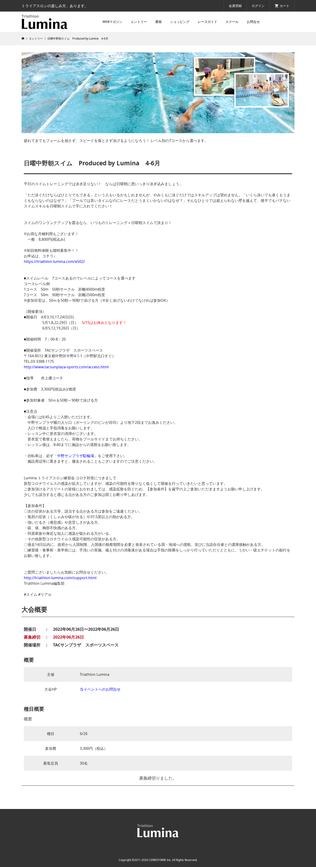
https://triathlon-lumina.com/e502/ (54, 261)
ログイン (258, 5)
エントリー (139, 21)
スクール (232, 21)
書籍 (158, 21)
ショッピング (179, 21)
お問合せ (253, 21)
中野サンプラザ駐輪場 (75, 455)
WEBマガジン (112, 21)
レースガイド (207, 21)
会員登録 (235, 5)
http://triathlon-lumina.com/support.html (60, 577)
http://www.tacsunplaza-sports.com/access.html (66, 366)
